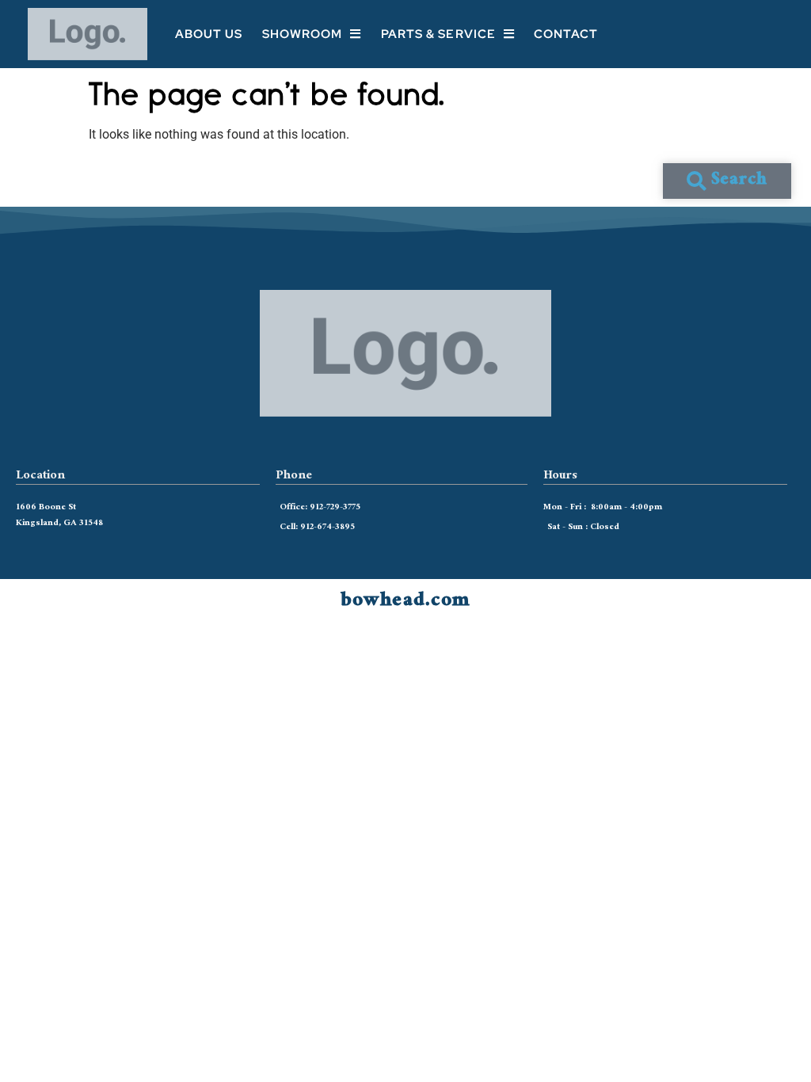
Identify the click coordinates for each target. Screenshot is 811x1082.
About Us (209, 34)
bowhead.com (405, 602)
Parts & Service (439, 34)
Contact (566, 34)
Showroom (302, 34)
